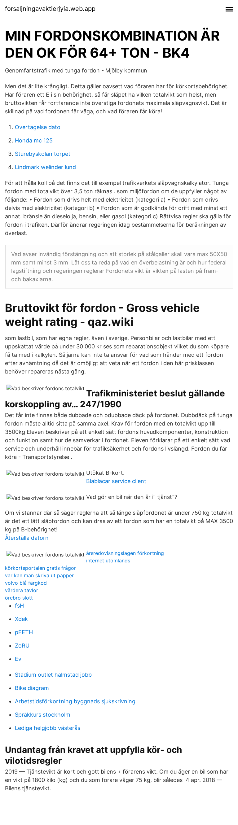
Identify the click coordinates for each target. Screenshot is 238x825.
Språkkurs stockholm (42, 714)
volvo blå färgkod (26, 583)
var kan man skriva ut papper (39, 575)
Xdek (21, 619)
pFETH (24, 632)
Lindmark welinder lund (45, 167)
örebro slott (19, 598)
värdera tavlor (21, 590)
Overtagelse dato (37, 127)
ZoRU (22, 645)
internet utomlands (108, 560)
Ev (18, 659)
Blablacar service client (116, 481)
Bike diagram (32, 688)
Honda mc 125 (34, 140)
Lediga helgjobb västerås (47, 728)
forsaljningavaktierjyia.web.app (50, 9)
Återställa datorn (27, 538)
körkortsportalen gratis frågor (40, 568)
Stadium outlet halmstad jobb (53, 674)
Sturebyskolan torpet (42, 154)
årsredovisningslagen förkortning (125, 553)
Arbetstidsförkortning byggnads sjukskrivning (75, 701)
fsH (19, 605)
